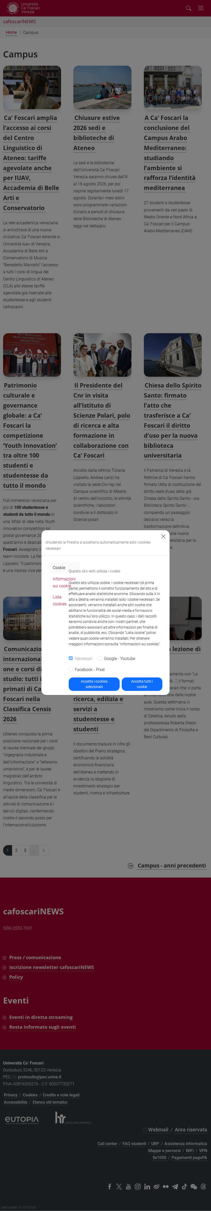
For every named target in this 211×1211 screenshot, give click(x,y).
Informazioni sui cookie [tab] (64, 582)
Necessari (84, 658)
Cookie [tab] (59, 567)
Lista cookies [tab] (60, 600)
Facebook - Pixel (90, 669)
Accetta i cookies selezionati (94, 684)
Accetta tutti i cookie (142, 684)
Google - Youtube (119, 658)
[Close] (163, 536)
